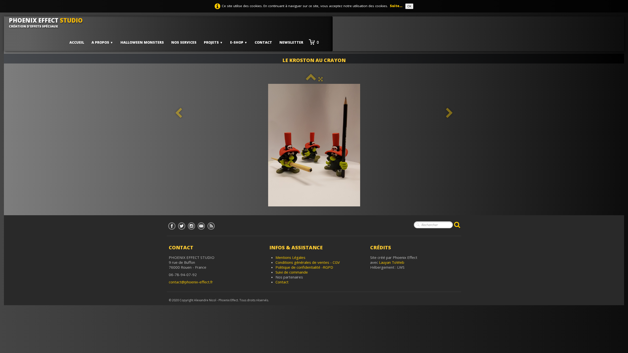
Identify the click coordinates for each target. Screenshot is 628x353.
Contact (263, 42)
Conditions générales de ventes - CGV (307, 262)
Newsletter (291, 42)
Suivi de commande (291, 272)
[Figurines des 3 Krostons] (314, 145)
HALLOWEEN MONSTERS (142, 42)
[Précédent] (179, 113)
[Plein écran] (320, 78)
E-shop (238, 42)
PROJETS (213, 42)
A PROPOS (102, 42)
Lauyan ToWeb (391, 262)
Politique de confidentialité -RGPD (304, 267)
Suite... (396, 6)
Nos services (183, 42)
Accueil (76, 42)
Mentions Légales (290, 257)
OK (409, 6)
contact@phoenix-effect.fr (191, 281)
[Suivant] (449, 113)
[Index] (310, 78)
